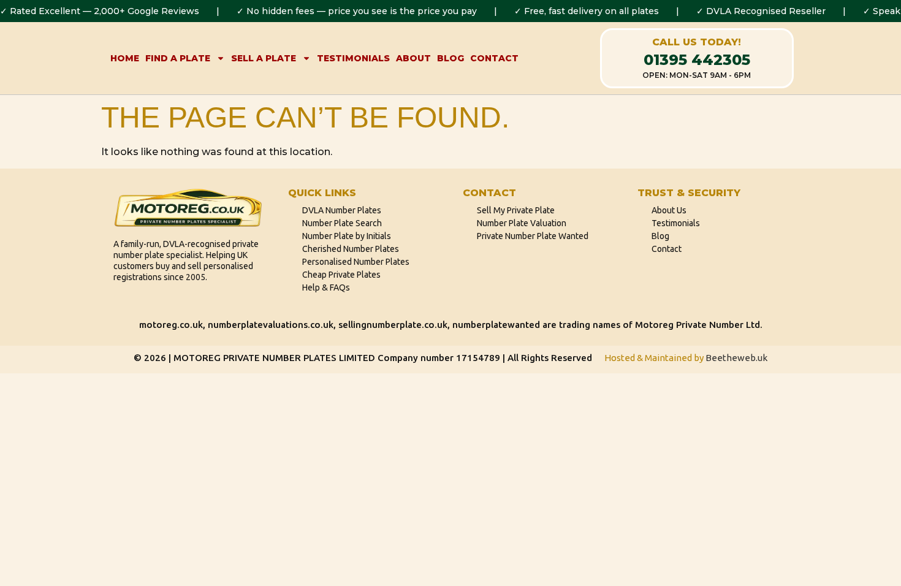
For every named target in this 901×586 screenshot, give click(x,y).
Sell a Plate (263, 58)
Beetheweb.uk (736, 357)
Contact (494, 58)
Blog (450, 58)
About (413, 58)
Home (124, 58)
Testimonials (353, 58)
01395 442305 (697, 60)
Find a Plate (177, 58)
